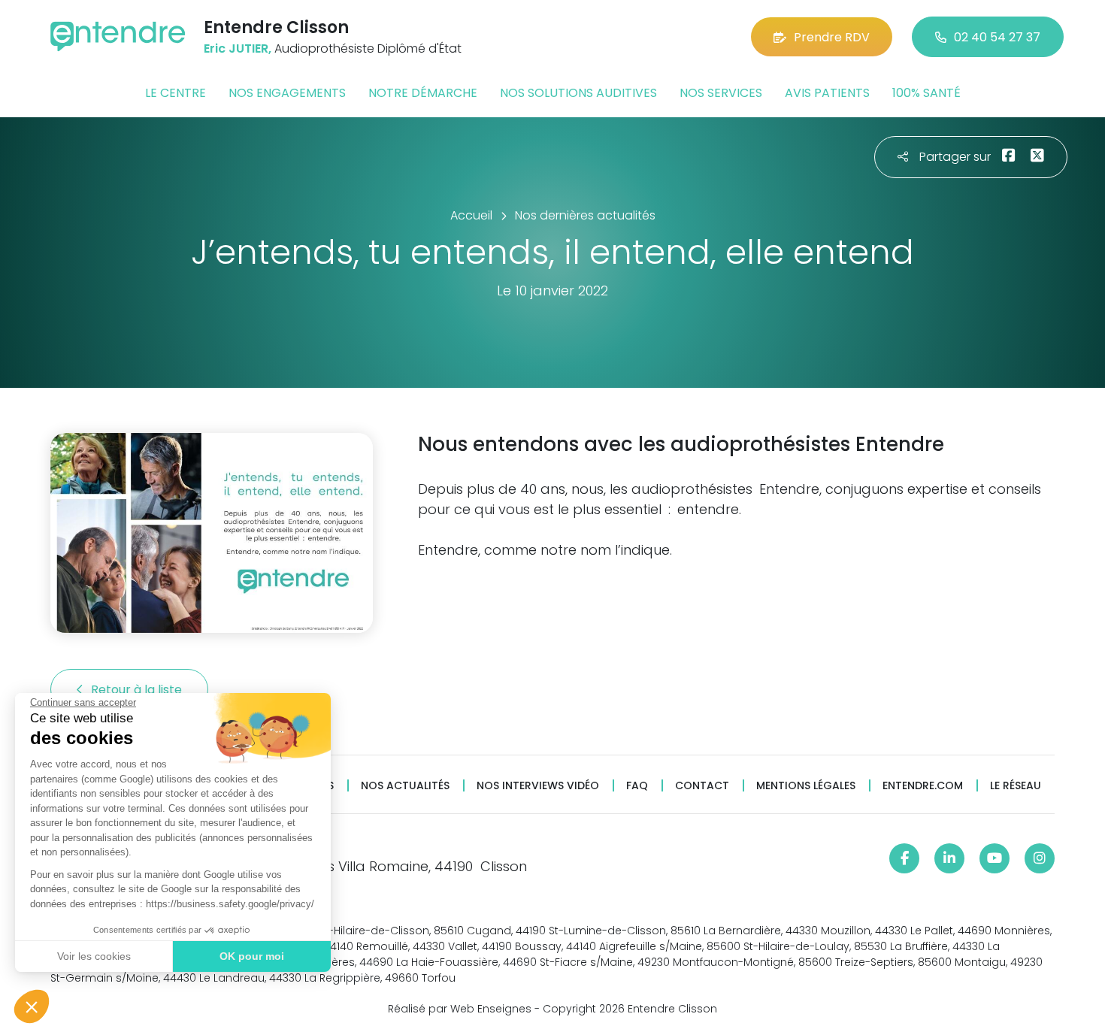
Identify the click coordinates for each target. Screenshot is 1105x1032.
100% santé (926, 92)
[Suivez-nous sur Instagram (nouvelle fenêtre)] (1040, 858)
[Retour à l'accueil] (118, 36)
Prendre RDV (832, 37)
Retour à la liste (138, 689)
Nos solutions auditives (578, 92)
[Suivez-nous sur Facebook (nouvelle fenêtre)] (904, 858)
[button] (32, 1006)
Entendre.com (922, 785)
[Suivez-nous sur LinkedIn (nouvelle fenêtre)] (949, 858)
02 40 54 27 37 (997, 37)
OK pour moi (251, 956)
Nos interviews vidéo (538, 785)
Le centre (175, 92)
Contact (702, 785)
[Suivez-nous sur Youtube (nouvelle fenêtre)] (994, 858)
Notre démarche (422, 92)
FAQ (637, 785)
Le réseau (1015, 785)
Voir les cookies (94, 956)
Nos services (721, 92)
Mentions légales (805, 785)
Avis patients (827, 92)
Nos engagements (287, 92)
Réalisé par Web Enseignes (459, 1008)
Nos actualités (405, 785)
